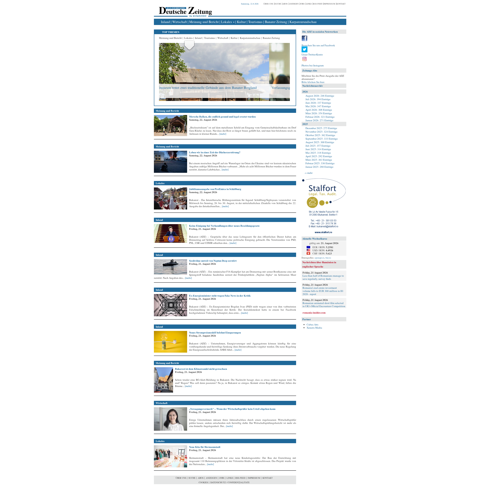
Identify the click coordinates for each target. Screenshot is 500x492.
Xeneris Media (314, 327)
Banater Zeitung (276, 22)
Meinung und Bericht (204, 22)
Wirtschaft (179, 22)
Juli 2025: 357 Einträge (317, 145)
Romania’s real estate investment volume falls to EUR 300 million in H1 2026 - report (323, 291)
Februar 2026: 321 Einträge (320, 116)
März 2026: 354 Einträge (318, 113)
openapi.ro (319, 257)
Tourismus (255, 22)
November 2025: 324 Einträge (321, 131)
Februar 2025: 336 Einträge (320, 163)
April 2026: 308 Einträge (318, 109)
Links (309, 3)
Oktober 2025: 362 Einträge (320, 135)
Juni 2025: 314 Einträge (318, 149)
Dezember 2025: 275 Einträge (321, 128)
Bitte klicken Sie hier (313, 82)
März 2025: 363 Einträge (318, 159)
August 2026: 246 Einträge (319, 95)
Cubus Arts (312, 324)
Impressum (329, 3)
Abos (285, 3)
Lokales (226, 22)
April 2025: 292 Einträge (318, 156)
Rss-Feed (317, 3)
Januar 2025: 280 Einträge (319, 166)
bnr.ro (328, 257)
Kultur (241, 22)
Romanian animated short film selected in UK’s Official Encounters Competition (324, 304)
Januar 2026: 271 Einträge (319, 120)
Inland (165, 22)
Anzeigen (294, 3)
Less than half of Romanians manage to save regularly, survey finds (323, 277)
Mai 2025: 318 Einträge (318, 152)
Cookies (203, 482)
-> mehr (308, 173)
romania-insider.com (314, 312)
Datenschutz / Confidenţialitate (230, 482)
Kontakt (341, 3)
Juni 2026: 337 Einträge (318, 102)
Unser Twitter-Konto (312, 54)
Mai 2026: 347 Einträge (318, 106)
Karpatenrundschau (303, 22)
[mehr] (222, 133)
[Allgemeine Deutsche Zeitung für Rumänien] (185, 9)
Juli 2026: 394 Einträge (317, 99)
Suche (278, 3)
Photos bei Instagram (313, 65)
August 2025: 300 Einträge (319, 142)
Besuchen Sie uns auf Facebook (318, 45)
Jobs (302, 3)
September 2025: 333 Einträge (321, 138)
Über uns (268, 3)
